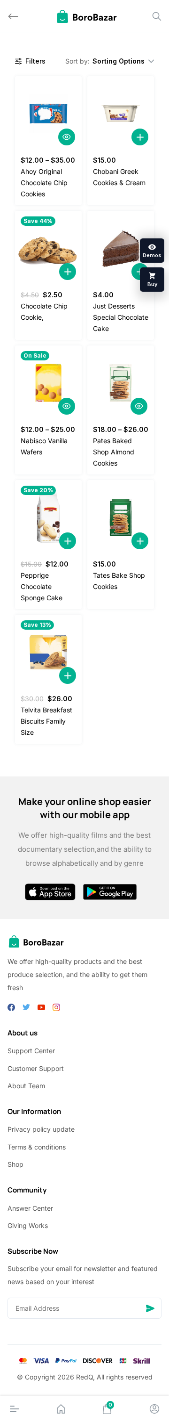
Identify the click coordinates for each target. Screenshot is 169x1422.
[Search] (156, 16)
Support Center (31, 1051)
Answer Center (30, 1208)
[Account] (154, 1409)
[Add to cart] (139, 137)
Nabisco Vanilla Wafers (44, 446)
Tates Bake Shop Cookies (119, 580)
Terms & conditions (37, 1147)
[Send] (150, 1308)
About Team (26, 1086)
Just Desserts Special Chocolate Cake (120, 317)
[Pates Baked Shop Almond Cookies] (120, 382)
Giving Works (28, 1225)
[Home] (61, 1409)
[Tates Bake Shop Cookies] (120, 517)
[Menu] (14, 1409)
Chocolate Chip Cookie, (44, 311)
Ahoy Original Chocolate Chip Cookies (44, 182)
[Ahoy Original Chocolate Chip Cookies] (48, 113)
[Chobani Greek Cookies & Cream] (120, 113)
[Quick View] (66, 137)
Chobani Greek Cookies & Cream (119, 177)
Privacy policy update (41, 1129)
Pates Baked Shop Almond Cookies (113, 452)
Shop (15, 1164)
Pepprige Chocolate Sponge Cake (41, 586)
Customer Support (36, 1068)
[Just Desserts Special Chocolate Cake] (120, 248)
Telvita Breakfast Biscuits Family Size (46, 721)
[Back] (13, 16)
